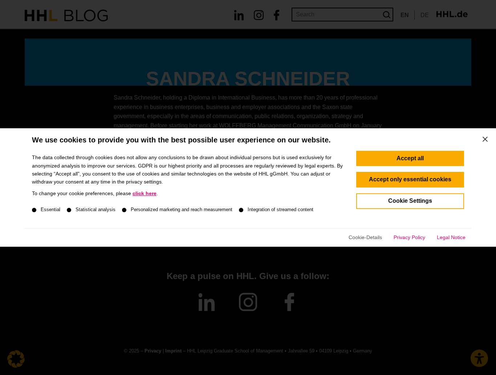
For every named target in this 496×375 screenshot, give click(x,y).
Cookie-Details (365, 237)
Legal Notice (451, 237)
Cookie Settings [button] (410, 201)
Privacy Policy (409, 237)
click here (144, 193)
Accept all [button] (410, 158)
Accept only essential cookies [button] (410, 179)
